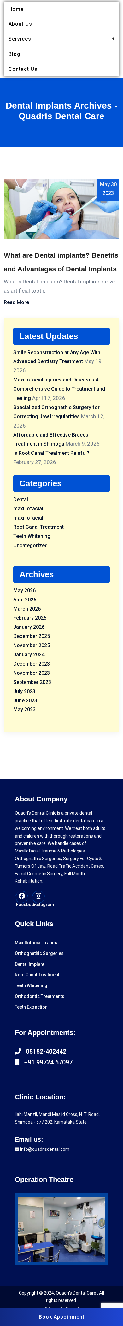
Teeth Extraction (31, 1007)
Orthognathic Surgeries (39, 953)
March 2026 (27, 609)
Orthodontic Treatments (39, 996)
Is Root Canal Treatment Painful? (51, 453)
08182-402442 (43, 1051)
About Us (20, 24)
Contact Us (23, 69)
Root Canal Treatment (38, 527)
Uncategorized (30, 545)
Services (20, 39)
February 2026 (29, 618)
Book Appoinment (62, 1317)
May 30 (108, 189)
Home (16, 9)
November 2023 (31, 673)
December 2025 (31, 636)
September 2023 (32, 682)
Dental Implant (29, 964)
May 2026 (24, 590)
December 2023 (31, 664)
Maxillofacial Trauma (37, 942)
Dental (20, 499)
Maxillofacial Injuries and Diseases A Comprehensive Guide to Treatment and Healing (59, 389)
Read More (16, 302)
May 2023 (24, 709)
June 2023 (25, 701)
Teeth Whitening (31, 536)
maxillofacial (28, 509)
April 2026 (24, 600)
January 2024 (28, 655)
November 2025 (31, 645)
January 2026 (28, 627)
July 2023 (24, 691)
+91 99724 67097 (46, 1062)
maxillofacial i (29, 518)
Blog (14, 54)
